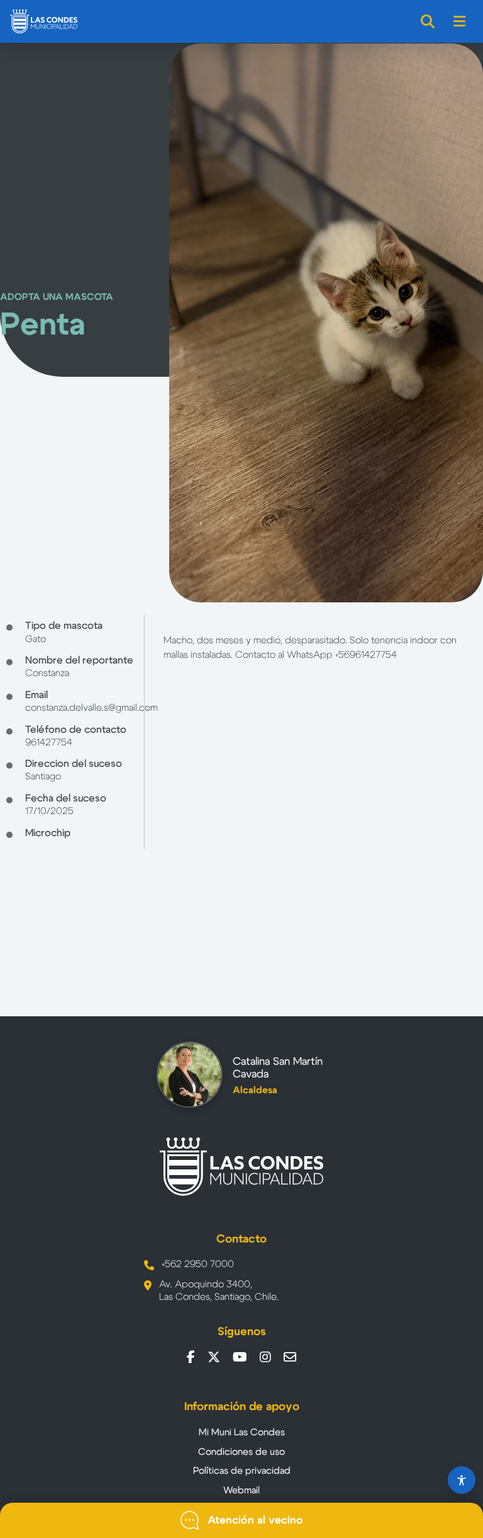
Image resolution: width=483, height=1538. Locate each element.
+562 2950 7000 (198, 1264)
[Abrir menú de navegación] (460, 21)
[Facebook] (191, 1357)
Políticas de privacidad (242, 1471)
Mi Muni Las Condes (242, 1432)
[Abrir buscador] (428, 21)
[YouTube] (240, 1357)
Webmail (241, 1490)
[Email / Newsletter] (290, 1357)
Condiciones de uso (241, 1452)
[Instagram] (265, 1357)
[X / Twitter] (214, 1357)
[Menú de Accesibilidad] (461, 1480)
